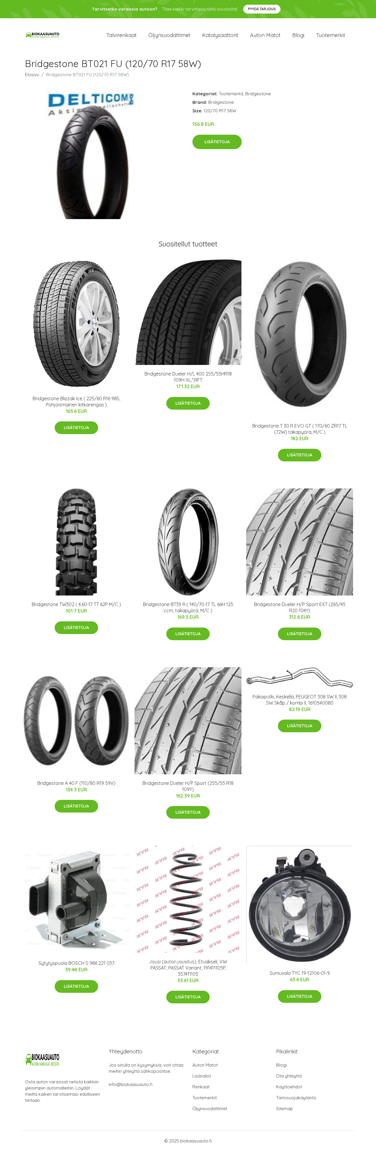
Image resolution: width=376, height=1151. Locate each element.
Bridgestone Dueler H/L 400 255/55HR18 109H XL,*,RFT (188, 377)
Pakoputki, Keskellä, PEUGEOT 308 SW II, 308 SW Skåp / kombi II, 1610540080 (300, 700)
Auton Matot (205, 1065)
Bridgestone (258, 93)
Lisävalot (201, 1076)
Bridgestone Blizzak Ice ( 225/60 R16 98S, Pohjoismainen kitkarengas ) (76, 402)
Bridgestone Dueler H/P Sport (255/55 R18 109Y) (188, 786)
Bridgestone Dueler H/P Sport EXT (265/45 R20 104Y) (299, 607)
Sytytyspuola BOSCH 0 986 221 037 (76, 963)
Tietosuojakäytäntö (296, 1097)
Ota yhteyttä (289, 1076)
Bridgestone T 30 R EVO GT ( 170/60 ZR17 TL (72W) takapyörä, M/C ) (299, 429)
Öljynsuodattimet (169, 35)
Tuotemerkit (330, 35)
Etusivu (32, 74)
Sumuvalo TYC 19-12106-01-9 (300, 973)
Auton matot (265, 35)
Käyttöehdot (289, 1087)
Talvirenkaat (121, 35)
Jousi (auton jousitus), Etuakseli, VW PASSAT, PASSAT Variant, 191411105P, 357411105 (188, 968)
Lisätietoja (217, 141)
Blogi (298, 35)
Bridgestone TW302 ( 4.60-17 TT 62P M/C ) (76, 604)
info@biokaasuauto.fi (130, 1084)
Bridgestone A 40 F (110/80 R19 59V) (76, 783)
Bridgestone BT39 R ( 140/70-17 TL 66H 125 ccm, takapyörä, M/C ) (188, 607)
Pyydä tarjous (262, 9)
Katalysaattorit (220, 35)
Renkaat (200, 1087)
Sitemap (284, 1108)
